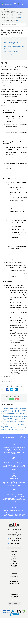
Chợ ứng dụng (14, 556)
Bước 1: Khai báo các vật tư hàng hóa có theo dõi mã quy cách (13, 43)
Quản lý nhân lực (14, 594)
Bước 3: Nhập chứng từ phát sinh (11, 51)
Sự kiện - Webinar (14, 578)
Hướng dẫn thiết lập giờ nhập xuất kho (12, 407)
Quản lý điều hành (14, 596)
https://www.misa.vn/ (15, 543)
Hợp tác (14, 561)
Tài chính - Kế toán (14, 591)
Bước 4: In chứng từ (8, 54)
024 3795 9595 (15, 541)
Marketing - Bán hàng (14, 592)
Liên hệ (14, 566)
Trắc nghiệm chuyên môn (14, 583)
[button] (11, 399)
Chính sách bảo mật (21, 607)
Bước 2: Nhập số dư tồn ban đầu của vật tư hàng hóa (14, 47)
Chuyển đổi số (14, 598)
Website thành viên (13, 603)
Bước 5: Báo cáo (7, 57)
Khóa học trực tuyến (14, 579)
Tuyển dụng (14, 565)
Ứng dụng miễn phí (14, 581)
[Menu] (15, 4)
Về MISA (14, 554)
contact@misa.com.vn (15, 538)
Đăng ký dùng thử (14, 558)
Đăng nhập (14, 560)
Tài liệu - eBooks (14, 576)
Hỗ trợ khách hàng (14, 563)
